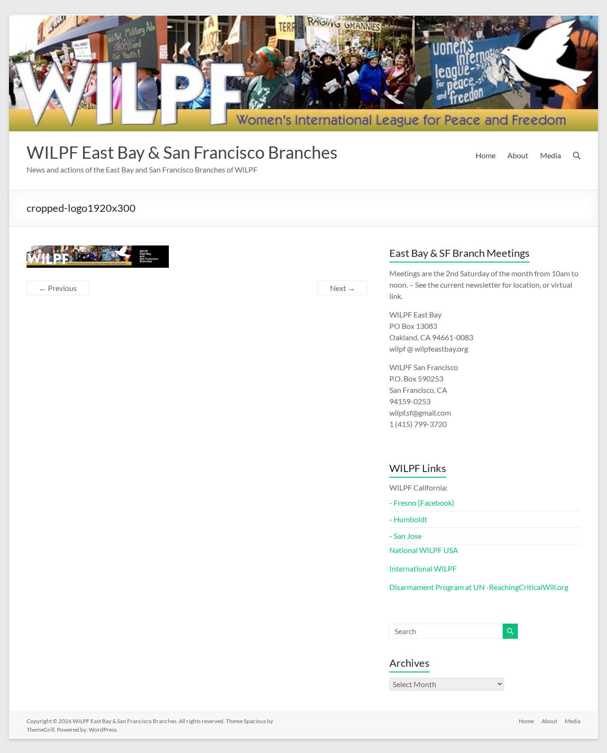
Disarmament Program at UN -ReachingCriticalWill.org (478, 586)
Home (486, 155)
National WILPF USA (423, 549)
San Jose (408, 535)
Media (550, 155)
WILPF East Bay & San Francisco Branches (182, 152)
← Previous (58, 287)
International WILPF (423, 568)
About (517, 155)
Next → (342, 287)
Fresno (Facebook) (424, 502)
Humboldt (410, 519)
